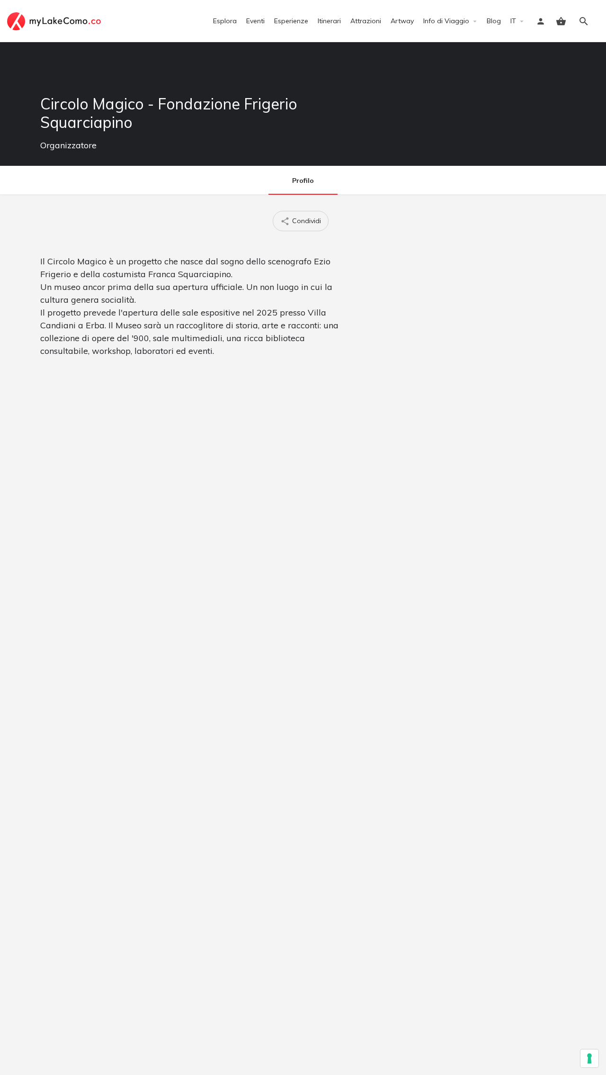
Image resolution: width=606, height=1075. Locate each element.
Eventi (255, 21)
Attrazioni (365, 21)
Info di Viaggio (446, 21)
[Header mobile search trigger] (583, 21)
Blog (494, 21)
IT (513, 21)
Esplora (225, 21)
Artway (402, 21)
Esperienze (291, 21)
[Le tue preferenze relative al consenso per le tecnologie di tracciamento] (589, 1058)
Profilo (303, 180)
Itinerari (329, 21)
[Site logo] (55, 20)
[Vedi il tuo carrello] (561, 21)
